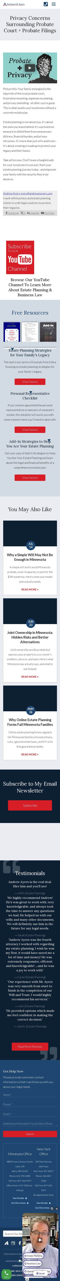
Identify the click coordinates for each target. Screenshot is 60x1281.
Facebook (13, 213)
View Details (30, 381)
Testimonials (30, 873)
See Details (19, 1198)
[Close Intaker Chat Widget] (57, 1209)
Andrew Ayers (11, 193)
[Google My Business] (13, 1243)
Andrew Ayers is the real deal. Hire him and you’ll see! (30, 884)
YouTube (49, 213)
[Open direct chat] (52, 1209)
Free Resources (30, 312)
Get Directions (18, 1203)
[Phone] (46, 4)
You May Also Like (30, 509)
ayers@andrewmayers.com (36, 193)
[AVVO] (6, 1243)
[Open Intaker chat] (27, 1279)
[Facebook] (20, 1243)
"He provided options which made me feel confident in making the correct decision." (30, 1015)
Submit (30, 1134)
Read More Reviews (30, 1046)
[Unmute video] (40, 1240)
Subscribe (30, 805)
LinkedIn (34, 213)
